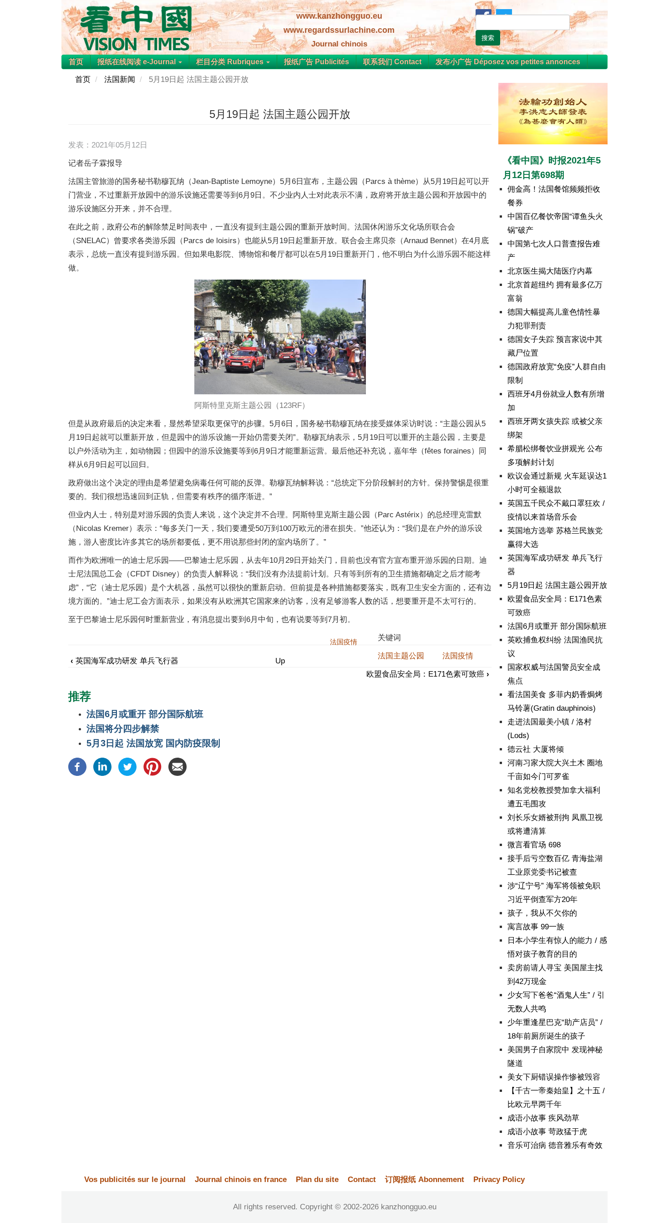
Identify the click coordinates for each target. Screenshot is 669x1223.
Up (280, 661)
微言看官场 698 (534, 845)
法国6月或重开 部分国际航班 (144, 714)
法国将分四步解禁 (122, 729)
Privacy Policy (499, 1179)
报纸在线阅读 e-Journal (137, 62)
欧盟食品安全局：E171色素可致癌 (427, 674)
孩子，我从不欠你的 (542, 913)
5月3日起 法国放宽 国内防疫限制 (153, 743)
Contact (362, 1179)
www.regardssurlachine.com (339, 30)
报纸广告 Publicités (316, 62)
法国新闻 (119, 79)
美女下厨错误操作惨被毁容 (553, 1077)
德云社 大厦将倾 (535, 749)
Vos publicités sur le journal (135, 1179)
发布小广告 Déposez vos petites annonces (508, 62)
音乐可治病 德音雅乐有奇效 (555, 1145)
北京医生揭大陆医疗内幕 (550, 271)
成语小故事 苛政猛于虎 (547, 1131)
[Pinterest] (152, 766)
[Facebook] (77, 766)
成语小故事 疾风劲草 (543, 1118)
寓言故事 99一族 (535, 926)
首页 (76, 62)
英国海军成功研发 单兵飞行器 (124, 661)
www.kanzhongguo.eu (339, 15)
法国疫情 (457, 656)
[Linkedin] (102, 766)
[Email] (177, 766)
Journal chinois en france (241, 1179)
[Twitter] (127, 766)
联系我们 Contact (392, 62)
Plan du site (317, 1179)
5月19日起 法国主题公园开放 (557, 585)
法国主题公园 (401, 656)
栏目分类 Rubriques (230, 62)
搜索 (487, 37)
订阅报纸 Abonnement (424, 1179)
